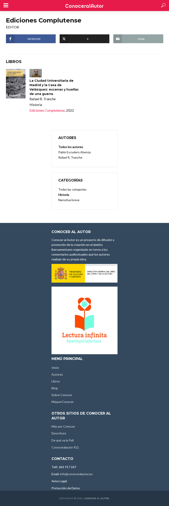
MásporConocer (62, 402)
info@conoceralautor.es (76, 474)
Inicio (55, 367)
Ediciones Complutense (47, 110)
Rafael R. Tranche (70, 157)
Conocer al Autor (96, 498)
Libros (55, 381)
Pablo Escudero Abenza (74, 152)
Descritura (58, 433)
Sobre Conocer (61, 395)
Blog (54, 388)
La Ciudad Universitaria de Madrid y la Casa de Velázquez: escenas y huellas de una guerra (54, 87)
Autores (57, 374)
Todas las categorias (72, 189)
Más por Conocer (63, 426)
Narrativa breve (68, 200)
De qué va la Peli (62, 440)
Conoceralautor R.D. (65, 447)
